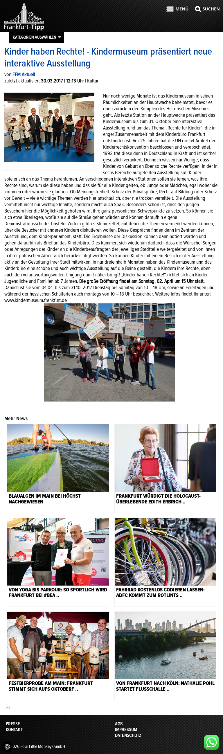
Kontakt (14, 730)
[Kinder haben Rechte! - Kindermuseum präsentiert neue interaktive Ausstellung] (49, 127)
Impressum (126, 730)
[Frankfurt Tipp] (24, 30)
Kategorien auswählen (34, 37)
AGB (119, 724)
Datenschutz (128, 735)
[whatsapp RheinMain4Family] (211, 742)
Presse (13, 724)
